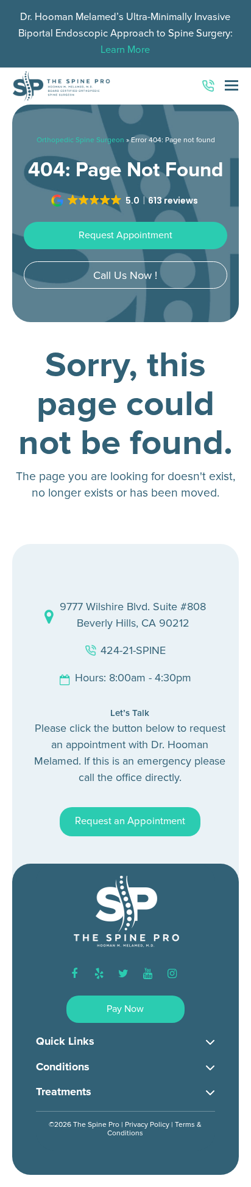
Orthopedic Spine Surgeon (80, 140)
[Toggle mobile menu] (231, 86)
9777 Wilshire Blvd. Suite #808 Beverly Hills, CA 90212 (133, 615)
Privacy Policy (147, 1124)
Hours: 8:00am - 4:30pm (133, 677)
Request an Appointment (130, 821)
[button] (125, 200)
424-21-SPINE (133, 650)
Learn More (125, 50)
